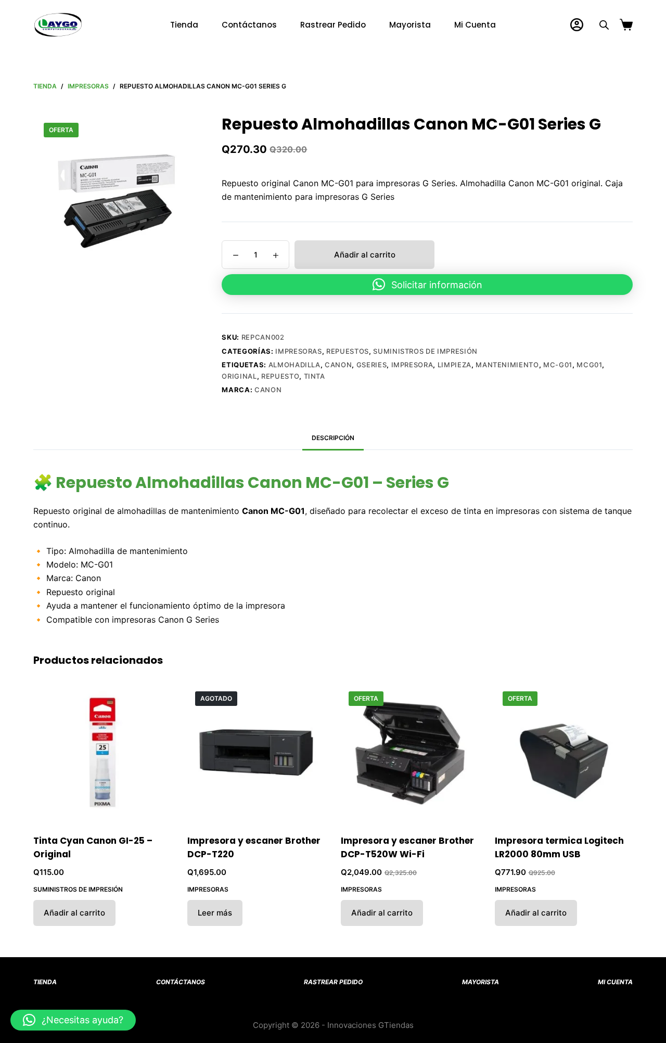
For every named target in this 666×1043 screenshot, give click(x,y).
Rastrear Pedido (333, 24)
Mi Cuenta (475, 24)
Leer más (215, 913)
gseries (371, 364)
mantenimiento (507, 364)
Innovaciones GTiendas (370, 1025)
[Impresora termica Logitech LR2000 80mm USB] (564, 753)
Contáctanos (249, 24)
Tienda (184, 24)
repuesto (280, 376)
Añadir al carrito (364, 255)
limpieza (454, 364)
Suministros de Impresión (425, 351)
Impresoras (298, 351)
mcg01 (589, 364)
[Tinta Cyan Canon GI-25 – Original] (102, 753)
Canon (267, 389)
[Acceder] (576, 24)
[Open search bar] (604, 24)
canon (338, 364)
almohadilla (294, 364)
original (239, 376)
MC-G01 (557, 364)
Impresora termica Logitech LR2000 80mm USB (559, 847)
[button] (427, 284)
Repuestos (347, 351)
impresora (412, 364)
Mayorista (410, 24)
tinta (314, 376)
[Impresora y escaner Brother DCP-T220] (256, 753)
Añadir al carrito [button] (74, 913)
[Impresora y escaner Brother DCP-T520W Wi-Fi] (410, 753)
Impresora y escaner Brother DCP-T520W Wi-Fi (407, 847)
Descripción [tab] (333, 438)
